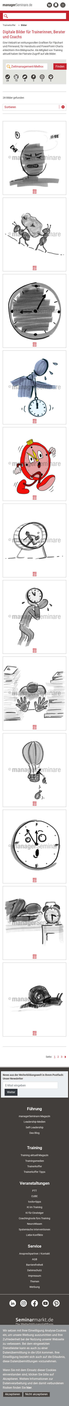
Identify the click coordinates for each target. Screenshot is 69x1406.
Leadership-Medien (34, 1121)
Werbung (34, 1286)
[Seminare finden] (34, 1321)
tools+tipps (34, 1201)
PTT (34, 1190)
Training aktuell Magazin (34, 1155)
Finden (60, 66)
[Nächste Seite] (64, 1057)
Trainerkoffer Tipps (34, 1171)
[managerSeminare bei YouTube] (45, 1303)
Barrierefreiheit (34, 1264)
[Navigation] (63, 5)
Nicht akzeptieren (36, 1394)
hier (29, 1387)
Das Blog (34, 1132)
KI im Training (34, 1207)
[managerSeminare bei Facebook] (34, 1303)
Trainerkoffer (9, 25)
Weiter (11, 1092)
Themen (34, 1281)
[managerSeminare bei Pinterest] (56, 1303)
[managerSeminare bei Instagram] (23, 1303)
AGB (34, 1259)
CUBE (34, 1196)
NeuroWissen (34, 1223)
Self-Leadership (34, 1127)
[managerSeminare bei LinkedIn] (13, 1303)
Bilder (24, 25)
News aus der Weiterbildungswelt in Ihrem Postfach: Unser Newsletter (33, 1076)
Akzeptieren (12, 1394)
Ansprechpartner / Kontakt (34, 1253)
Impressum (34, 1275)
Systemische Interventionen (34, 1229)
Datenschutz (34, 1270)
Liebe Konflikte (34, 1234)
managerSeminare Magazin (34, 1116)
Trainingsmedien (34, 1160)
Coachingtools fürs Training (34, 1218)
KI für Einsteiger (35, 1212)
